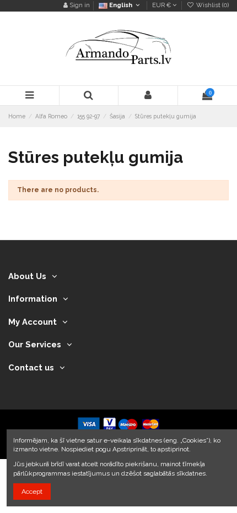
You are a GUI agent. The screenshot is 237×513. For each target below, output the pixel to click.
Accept (31, 491)
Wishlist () (212, 5)
